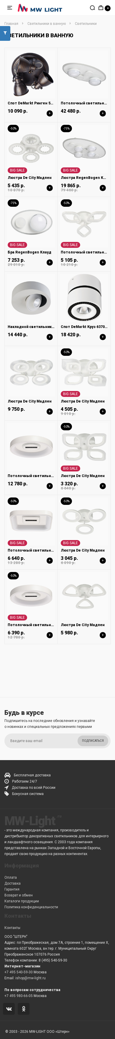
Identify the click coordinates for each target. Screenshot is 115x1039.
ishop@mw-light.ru (30, 978)
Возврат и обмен (18, 895)
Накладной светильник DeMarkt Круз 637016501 (52, 327)
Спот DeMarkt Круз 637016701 (88, 327)
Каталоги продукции (21, 901)
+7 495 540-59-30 (18, 972)
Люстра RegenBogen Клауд (86, 178)
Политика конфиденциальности (31, 907)
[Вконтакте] (10, 1009)
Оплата (10, 877)
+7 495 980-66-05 (18, 996)
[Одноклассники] (25, 1009)
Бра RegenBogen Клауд (29, 252)
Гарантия (11, 889)
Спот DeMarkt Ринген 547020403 (37, 103)
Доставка (12, 883)
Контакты (12, 928)
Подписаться (93, 740)
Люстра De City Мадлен (30, 178)
